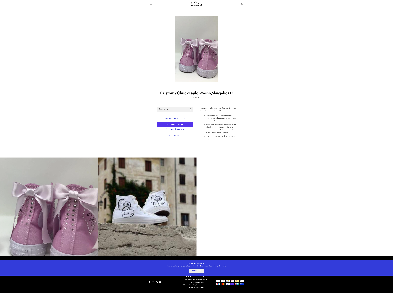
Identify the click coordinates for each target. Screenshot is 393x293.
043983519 (186, 285)
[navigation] (151, 3)
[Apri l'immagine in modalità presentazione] (196, 49)
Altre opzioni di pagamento (175, 129)
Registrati (196, 271)
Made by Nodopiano (196, 287)
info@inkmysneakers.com (201, 285)
